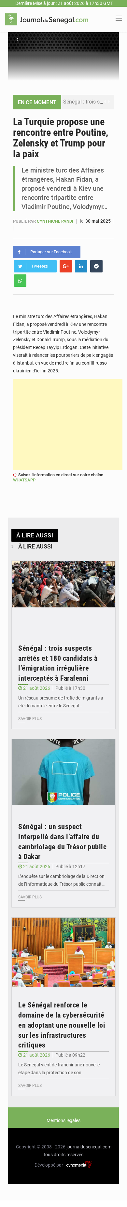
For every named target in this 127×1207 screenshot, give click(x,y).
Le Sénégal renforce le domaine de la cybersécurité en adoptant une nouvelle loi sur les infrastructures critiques (61, 1025)
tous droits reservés (63, 1154)
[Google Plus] (66, 266)
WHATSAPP (24, 480)
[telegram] (96, 266)
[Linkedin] (81, 266)
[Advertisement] (67, 424)
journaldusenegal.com (88, 1146)
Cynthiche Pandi (55, 221)
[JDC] (46, 18)
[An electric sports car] (63, 595)
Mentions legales (63, 1120)
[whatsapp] (20, 280)
